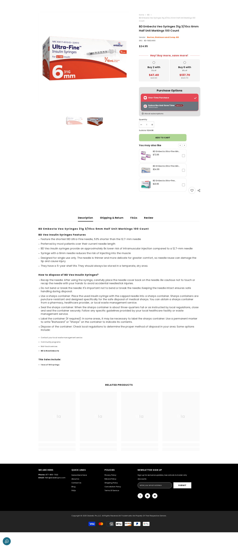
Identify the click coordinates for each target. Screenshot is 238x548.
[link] (57, 444)
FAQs (133, 217)
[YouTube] (154, 495)
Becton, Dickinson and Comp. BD (163, 37)
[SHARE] (197, 190)
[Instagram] (147, 495)
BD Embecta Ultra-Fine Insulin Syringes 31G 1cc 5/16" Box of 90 (166, 180)
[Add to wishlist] (192, 190)
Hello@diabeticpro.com (55, 478)
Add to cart (162, 137)
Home (141, 15)
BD (148, 15)
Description (85, 217)
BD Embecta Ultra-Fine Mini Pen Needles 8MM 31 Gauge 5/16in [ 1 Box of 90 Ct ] (166, 166)
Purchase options (169, 90)
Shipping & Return (112, 217)
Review (148, 217)
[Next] (184, 145)
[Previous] (180, 145)
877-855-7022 (52, 474)
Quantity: (143, 119)
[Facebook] (140, 495)
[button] (170, 113)
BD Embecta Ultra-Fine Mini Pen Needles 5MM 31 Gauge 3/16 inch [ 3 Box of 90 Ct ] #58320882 (166, 151)
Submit (182, 485)
